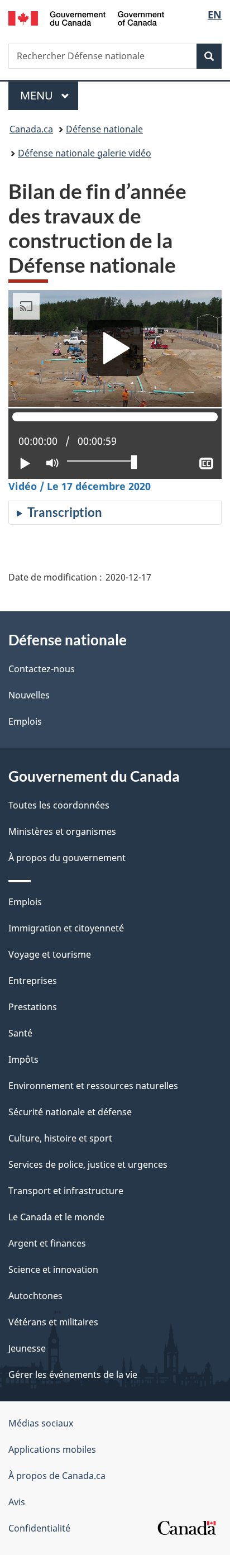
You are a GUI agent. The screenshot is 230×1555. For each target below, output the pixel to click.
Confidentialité (39, 1528)
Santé (20, 1033)
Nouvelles (29, 695)
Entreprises (32, 980)
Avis (16, 1502)
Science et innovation (53, 1269)
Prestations (32, 1007)
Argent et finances (47, 1243)
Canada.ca (31, 129)
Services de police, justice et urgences (87, 1164)
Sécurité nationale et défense (70, 1112)
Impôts (23, 1059)
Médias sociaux (40, 1423)
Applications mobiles (52, 1449)
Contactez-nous (41, 669)
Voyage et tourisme (49, 954)
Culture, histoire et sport (60, 1138)
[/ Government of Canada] (86, 17)
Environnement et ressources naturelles (93, 1086)
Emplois (25, 721)
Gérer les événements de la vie (72, 1374)
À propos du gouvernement (67, 858)
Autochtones (35, 1296)
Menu (49, 95)
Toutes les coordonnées (58, 805)
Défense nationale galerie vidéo (84, 153)
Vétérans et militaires (53, 1322)
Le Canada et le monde (56, 1217)
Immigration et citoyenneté (66, 928)
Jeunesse (27, 1348)
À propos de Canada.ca (57, 1476)
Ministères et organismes (62, 831)
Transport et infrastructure (65, 1191)
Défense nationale (104, 129)
